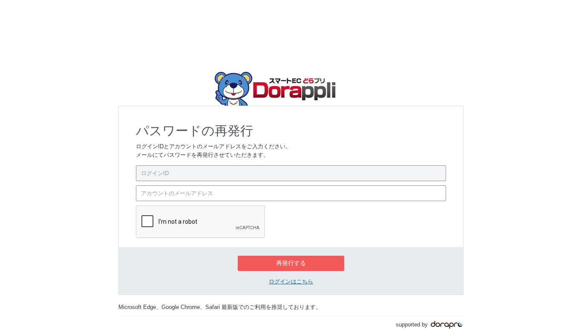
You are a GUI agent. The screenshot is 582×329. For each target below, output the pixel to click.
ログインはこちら (291, 281)
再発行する (291, 263)
